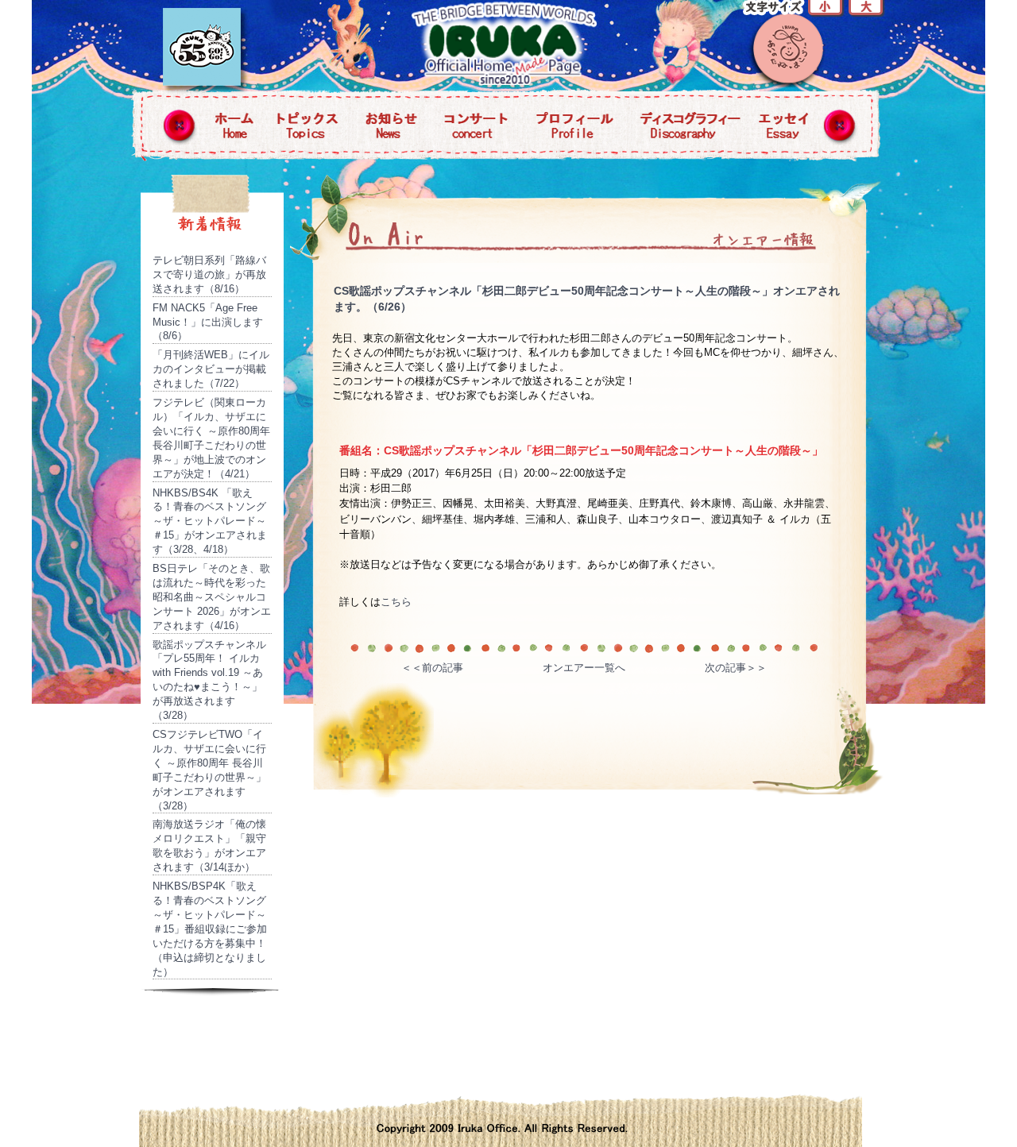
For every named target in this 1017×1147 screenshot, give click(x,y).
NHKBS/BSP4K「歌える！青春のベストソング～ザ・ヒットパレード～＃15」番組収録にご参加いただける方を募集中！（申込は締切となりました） (210, 928)
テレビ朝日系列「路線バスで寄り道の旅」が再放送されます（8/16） (209, 274)
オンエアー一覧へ (584, 668)
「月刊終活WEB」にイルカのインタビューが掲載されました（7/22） (211, 369)
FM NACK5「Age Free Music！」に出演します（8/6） (208, 322)
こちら (396, 602)
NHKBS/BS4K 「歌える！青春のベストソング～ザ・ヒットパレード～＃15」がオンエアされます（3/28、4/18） (210, 521)
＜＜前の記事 (432, 668)
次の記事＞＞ (736, 668)
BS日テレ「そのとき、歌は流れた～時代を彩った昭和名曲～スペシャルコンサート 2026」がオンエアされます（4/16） (212, 596)
